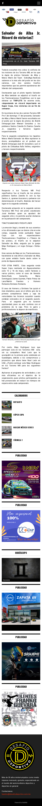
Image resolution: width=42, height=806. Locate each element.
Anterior (4, 53)
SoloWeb (24, 802)
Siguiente (37, 53)
